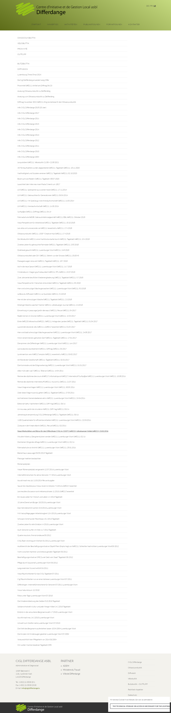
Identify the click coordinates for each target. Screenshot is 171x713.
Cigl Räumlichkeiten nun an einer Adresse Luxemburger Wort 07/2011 (44, 579)
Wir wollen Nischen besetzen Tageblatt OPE (34, 645)
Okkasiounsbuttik (135, 667)
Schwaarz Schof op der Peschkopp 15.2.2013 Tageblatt (38, 519)
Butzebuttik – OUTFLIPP (138, 684)
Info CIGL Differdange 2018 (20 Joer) (31, 107)
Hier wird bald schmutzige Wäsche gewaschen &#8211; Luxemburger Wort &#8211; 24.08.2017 (54, 332)
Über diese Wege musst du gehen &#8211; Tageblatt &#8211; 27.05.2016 (45, 393)
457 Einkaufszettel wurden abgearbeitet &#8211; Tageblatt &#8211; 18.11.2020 (48, 168)
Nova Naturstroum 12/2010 (28, 590)
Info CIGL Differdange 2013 (28, 135)
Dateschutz (132, 695)
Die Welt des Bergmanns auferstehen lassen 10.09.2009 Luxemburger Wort (46, 628)
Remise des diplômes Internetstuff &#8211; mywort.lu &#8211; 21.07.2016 (46, 382)
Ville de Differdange (71, 673)
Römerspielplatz (23, 464)
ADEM (66, 665)
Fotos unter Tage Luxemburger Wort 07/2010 (35, 595)
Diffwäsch (132, 673)
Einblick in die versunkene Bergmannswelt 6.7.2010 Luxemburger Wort (44, 612)
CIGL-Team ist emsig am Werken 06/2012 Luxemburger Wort (41, 541)
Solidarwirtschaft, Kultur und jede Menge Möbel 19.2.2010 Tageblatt (43, 606)
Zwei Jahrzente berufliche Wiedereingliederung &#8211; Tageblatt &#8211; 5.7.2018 (50, 277)
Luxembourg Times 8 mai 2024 (29, 74)
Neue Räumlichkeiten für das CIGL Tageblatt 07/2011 (38, 574)
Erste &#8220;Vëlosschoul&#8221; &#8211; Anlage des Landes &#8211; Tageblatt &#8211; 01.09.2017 (57, 321)
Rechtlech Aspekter (135, 689)
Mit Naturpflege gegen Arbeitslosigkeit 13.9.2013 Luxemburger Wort (44, 513)
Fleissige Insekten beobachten (29, 458)
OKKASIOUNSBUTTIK (26, 38)
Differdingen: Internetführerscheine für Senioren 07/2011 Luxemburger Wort (47, 584)
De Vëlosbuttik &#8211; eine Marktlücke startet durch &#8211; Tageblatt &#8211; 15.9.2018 (53, 239)
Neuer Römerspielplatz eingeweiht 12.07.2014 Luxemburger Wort (43, 469)
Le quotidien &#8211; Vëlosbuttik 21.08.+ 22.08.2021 (38, 162)
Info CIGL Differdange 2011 (28, 146)
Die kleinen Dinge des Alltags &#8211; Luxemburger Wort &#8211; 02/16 (45, 442)
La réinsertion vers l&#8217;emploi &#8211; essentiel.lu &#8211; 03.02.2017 (47, 354)
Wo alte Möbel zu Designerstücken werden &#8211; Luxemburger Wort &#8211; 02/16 (51, 436)
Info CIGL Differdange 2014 (28, 129)
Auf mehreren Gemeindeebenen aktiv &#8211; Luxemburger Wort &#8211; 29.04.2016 (51, 398)
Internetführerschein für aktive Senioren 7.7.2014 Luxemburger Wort (44, 475)
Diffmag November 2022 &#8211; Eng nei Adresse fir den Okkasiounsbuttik (46, 102)
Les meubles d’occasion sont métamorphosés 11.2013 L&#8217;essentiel (45, 491)
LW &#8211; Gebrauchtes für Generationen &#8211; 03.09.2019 (42, 195)
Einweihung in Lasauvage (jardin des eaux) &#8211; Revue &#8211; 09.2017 (46, 310)
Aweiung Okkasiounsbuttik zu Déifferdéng (33, 91)
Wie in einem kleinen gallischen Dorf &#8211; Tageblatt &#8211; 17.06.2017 (46, 338)
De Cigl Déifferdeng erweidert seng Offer (33, 80)
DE (147, 6)
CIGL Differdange (135, 662)
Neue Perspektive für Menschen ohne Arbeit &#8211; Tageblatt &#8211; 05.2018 (48, 283)
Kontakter (134, 24)
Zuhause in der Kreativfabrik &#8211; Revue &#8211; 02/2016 (41, 425)
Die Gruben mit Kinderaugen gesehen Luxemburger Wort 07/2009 (43, 634)
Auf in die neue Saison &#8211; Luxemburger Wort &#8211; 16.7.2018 (44, 266)
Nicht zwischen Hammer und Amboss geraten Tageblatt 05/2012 (42, 552)
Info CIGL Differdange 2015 (28, 124)
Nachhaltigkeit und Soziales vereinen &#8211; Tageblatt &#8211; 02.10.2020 (47, 173)
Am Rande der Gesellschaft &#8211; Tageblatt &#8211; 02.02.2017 (43, 360)
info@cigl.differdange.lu (31, 688)
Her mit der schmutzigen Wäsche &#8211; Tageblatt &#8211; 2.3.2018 (44, 299)
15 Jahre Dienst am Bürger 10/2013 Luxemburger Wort (38, 502)
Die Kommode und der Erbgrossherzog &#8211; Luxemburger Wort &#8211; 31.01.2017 (51, 365)
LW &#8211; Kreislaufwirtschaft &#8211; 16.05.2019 (38, 206)
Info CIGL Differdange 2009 (28, 157)
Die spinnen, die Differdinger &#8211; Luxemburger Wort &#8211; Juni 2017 (47, 343)
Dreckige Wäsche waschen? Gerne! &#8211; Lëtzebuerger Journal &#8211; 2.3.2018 (50, 305)
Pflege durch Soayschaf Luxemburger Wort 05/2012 (37, 563)
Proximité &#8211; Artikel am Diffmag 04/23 (34, 85)
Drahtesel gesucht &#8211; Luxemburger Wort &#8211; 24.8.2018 (43, 250)
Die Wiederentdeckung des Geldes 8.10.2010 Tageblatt (38, 601)
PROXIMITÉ (22, 49)
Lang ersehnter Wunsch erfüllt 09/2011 (32, 568)
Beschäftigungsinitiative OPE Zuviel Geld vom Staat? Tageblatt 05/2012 (45, 557)
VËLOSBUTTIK (23, 43)
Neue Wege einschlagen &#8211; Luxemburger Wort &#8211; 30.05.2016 (46, 387)
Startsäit (36, 24)
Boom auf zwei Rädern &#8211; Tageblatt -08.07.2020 (38, 179)
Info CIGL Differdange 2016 (28, 118)
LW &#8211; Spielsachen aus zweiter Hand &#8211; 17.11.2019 (42, 190)
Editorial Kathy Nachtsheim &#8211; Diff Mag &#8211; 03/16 (41, 403)
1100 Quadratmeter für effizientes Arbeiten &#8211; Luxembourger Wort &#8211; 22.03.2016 (54, 420)
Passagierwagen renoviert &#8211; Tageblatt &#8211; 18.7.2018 (42, 261)
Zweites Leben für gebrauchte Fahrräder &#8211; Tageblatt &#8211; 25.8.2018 (48, 244)
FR (151, 6)
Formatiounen (114, 24)
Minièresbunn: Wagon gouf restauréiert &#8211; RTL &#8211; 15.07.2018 (46, 272)
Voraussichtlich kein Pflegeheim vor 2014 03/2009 (36, 639)
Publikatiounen (91, 24)
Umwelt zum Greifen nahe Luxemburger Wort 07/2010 (38, 623)
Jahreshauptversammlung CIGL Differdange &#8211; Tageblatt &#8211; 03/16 (48, 414)
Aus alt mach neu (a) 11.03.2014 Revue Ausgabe (35, 480)
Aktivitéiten (70, 24)
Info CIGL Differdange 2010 (28, 151)
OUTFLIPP (21, 54)
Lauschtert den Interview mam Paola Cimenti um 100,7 (38, 184)
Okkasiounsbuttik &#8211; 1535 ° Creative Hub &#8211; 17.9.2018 (43, 233)
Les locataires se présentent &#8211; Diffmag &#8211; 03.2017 (42, 349)
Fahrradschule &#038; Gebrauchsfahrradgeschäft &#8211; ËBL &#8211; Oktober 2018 (51, 217)
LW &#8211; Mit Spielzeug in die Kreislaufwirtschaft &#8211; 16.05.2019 (45, 201)
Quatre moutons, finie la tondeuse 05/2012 (34, 535)
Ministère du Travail (71, 669)
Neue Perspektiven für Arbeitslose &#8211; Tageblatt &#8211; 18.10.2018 (46, 222)
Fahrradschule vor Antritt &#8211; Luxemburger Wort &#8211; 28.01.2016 (46, 447)
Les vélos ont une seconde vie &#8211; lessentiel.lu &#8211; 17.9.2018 (44, 228)
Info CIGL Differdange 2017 (28, 113)
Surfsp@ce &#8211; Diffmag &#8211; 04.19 (34, 212)
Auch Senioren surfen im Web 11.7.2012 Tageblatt (36, 530)
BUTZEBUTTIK (23, 63)
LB (155, 6)
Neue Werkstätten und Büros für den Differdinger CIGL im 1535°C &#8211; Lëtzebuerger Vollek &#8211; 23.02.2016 (62, 431)
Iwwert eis (52, 24)
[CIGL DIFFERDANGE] (56, 10)
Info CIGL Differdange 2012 (28, 140)
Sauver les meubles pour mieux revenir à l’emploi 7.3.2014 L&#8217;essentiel (47, 486)
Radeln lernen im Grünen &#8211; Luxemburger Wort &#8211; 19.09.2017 (46, 316)
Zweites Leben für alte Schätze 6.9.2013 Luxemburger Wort (40, 524)
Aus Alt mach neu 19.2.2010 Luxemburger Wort (35, 617)
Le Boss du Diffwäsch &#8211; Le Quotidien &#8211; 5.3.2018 (41, 294)
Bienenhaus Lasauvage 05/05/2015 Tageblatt (35, 453)
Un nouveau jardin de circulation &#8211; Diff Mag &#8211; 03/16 (43, 409)
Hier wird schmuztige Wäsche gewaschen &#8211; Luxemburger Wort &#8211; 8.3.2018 (51, 288)
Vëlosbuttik (132, 678)
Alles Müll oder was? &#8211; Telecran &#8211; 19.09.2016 (40, 371)
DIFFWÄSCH (22, 69)
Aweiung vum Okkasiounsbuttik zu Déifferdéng (35, 96)
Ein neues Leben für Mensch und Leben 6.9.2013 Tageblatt (39, 497)
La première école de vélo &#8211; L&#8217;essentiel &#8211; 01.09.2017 (46, 327)
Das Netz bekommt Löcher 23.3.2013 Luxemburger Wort (39, 508)
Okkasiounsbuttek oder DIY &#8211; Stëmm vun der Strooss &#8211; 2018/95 (48, 255)
